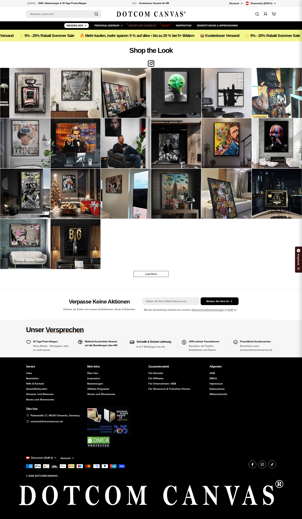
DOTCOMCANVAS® (46, 475)
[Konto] (265, 14)
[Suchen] (96, 14)
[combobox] (63, 14)
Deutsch (234, 3)
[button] (298, 259)
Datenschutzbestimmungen (208, 309)
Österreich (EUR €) (261, 3)
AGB (231, 309)
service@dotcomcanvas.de (47, 421)
